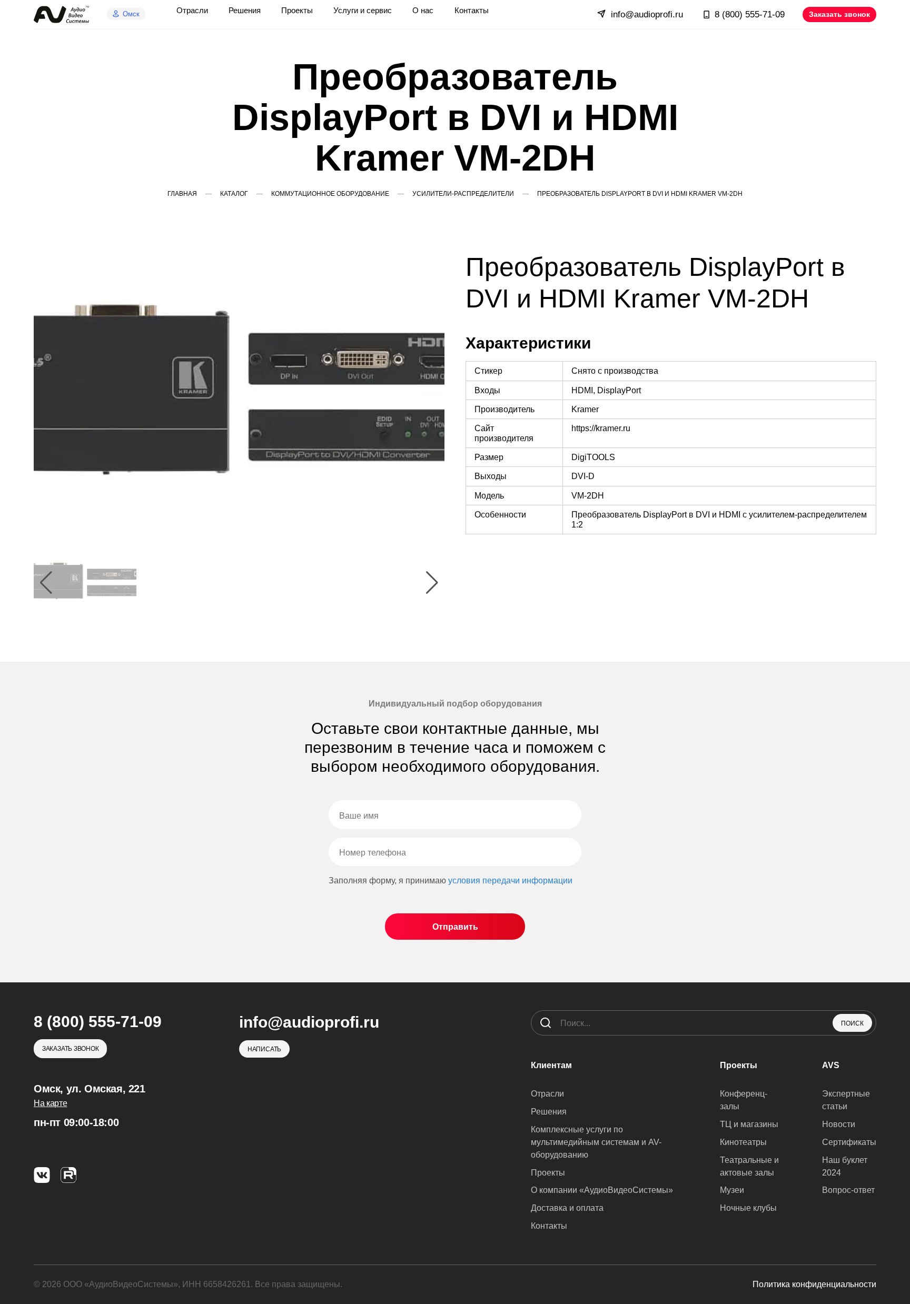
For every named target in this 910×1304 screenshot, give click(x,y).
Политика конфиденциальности (814, 1284)
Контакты (549, 1225)
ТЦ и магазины (749, 1124)
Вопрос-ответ (848, 1190)
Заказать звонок (839, 14)
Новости (838, 1124)
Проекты (548, 1172)
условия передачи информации (510, 880)
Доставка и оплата (567, 1207)
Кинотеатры (743, 1142)
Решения (549, 1111)
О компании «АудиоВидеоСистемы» (602, 1190)
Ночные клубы (748, 1207)
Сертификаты (849, 1142)
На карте (50, 1103)
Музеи (732, 1190)
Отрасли (547, 1093)
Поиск (852, 1023)
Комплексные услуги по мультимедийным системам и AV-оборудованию (596, 1142)
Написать (264, 1049)
